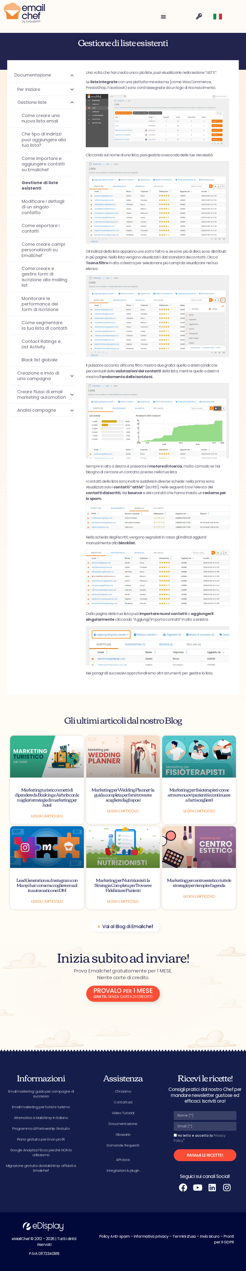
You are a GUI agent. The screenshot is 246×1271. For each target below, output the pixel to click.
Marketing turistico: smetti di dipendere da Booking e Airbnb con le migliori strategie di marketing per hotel (47, 797)
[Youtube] (197, 1187)
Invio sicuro (209, 1236)
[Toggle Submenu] (65, 74)
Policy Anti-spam (114, 1236)
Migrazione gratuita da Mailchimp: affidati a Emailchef (41, 1168)
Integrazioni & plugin (123, 1170)
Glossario (123, 1134)
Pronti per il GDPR (224, 1239)
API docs (123, 1159)
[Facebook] (183, 1187)
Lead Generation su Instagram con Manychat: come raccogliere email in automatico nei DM (47, 885)
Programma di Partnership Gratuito (41, 1128)
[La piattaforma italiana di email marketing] (24, 13)
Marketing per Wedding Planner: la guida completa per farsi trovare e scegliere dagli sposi (123, 794)
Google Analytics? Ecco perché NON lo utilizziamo (41, 1152)
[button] (163, 16)
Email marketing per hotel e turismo (41, 1106)
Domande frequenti (123, 1145)
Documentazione (123, 1123)
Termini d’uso (184, 1236)
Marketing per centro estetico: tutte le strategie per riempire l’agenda (199, 882)
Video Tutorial (123, 1112)
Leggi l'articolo (47, 816)
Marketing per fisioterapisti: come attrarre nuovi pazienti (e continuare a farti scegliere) (199, 794)
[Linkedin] (212, 1187)
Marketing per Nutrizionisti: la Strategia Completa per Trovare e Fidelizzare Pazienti (122, 885)
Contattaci (123, 1102)
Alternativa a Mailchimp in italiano (41, 1117)
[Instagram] (227, 1187)
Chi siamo (123, 1091)
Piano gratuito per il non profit (41, 1139)
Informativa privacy (151, 1236)
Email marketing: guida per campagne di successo (41, 1094)
